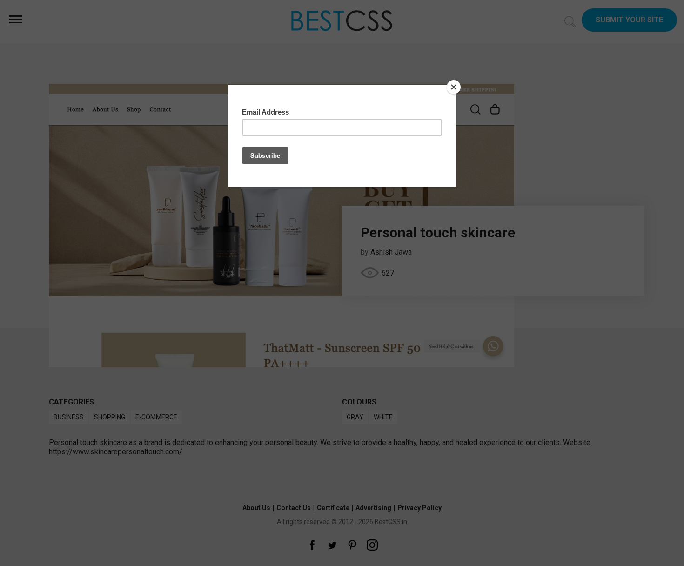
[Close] (454, 87)
